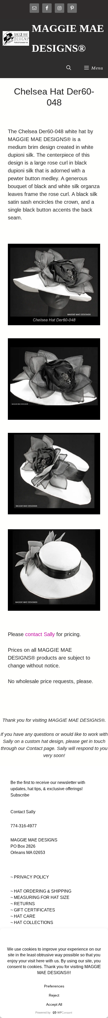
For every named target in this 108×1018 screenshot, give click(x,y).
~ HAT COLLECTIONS (31, 922)
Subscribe (19, 795)
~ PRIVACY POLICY (29, 877)
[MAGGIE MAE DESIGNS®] (16, 38)
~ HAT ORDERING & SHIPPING (40, 891)
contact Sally (40, 634)
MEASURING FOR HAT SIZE (41, 897)
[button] (69, 68)
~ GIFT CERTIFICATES (32, 910)
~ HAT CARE (22, 916)
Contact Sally (22, 812)
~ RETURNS (22, 903)
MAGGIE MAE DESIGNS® (68, 38)
